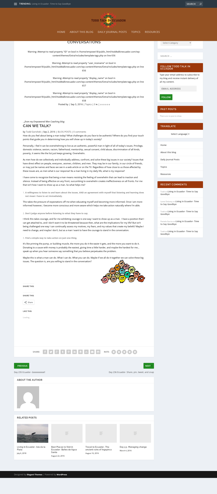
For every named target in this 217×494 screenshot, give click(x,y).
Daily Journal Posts (112, 32)
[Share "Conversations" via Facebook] (45, 352)
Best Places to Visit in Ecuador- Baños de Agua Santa (64, 449)
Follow (166, 97)
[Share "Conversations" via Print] (98, 352)
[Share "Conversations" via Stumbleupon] (86, 352)
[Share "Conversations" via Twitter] (51, 352)
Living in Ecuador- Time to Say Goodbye (51, 3)
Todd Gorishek (33, 131)
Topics (135, 32)
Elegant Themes (34, 474)
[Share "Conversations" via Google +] (57, 352)
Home (61, 32)
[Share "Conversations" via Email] (92, 352)
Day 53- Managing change (133, 447)
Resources (152, 32)
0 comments (79, 131)
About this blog (81, 32)
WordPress (62, 474)
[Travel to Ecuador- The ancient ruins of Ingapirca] (101, 433)
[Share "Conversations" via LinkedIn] (75, 352)
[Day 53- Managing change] (135, 433)
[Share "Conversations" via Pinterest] (69, 352)
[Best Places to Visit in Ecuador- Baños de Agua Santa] (67, 433)
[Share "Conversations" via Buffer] (80, 352)
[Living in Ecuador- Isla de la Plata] (32, 433)
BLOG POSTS (64, 131)
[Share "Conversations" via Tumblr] (63, 352)
